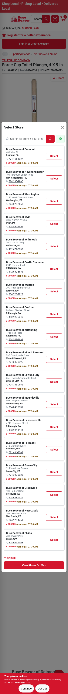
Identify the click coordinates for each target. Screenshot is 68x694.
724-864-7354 (16, 226)
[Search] (50, 139)
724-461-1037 (16, 159)
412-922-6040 (16, 317)
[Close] (62, 127)
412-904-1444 (16, 430)
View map (10, 557)
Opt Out (42, 688)
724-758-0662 (16, 384)
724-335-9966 (16, 181)
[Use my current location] (60, 139)
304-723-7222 (16, 294)
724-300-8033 (16, 475)
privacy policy (23, 682)
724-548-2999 (16, 339)
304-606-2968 (16, 542)
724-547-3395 (16, 362)
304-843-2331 (16, 407)
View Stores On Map (34, 565)
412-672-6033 (16, 249)
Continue (26, 688)
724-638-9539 (16, 497)
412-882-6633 (16, 271)
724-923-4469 (16, 520)
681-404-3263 (16, 452)
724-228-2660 (16, 204)
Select (54, 156)
